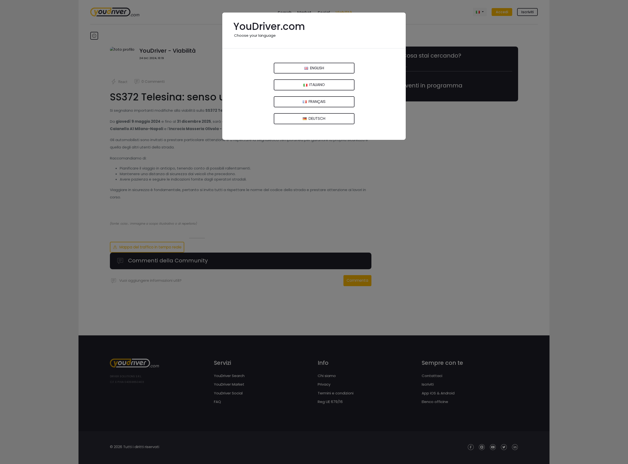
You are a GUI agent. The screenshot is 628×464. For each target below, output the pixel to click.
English (316, 68)
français (317, 101)
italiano (316, 84)
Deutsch (316, 118)
